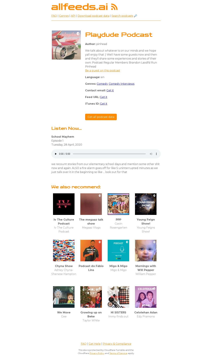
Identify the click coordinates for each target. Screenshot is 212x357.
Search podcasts (122, 15)
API (73, 15)
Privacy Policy (97, 353)
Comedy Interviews (121, 83)
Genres (64, 15)
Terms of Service (118, 353)
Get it (110, 90)
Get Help (95, 343)
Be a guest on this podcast (102, 70)
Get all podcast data (101, 117)
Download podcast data (93, 15)
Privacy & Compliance (117, 343)
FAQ (54, 15)
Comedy (102, 83)
